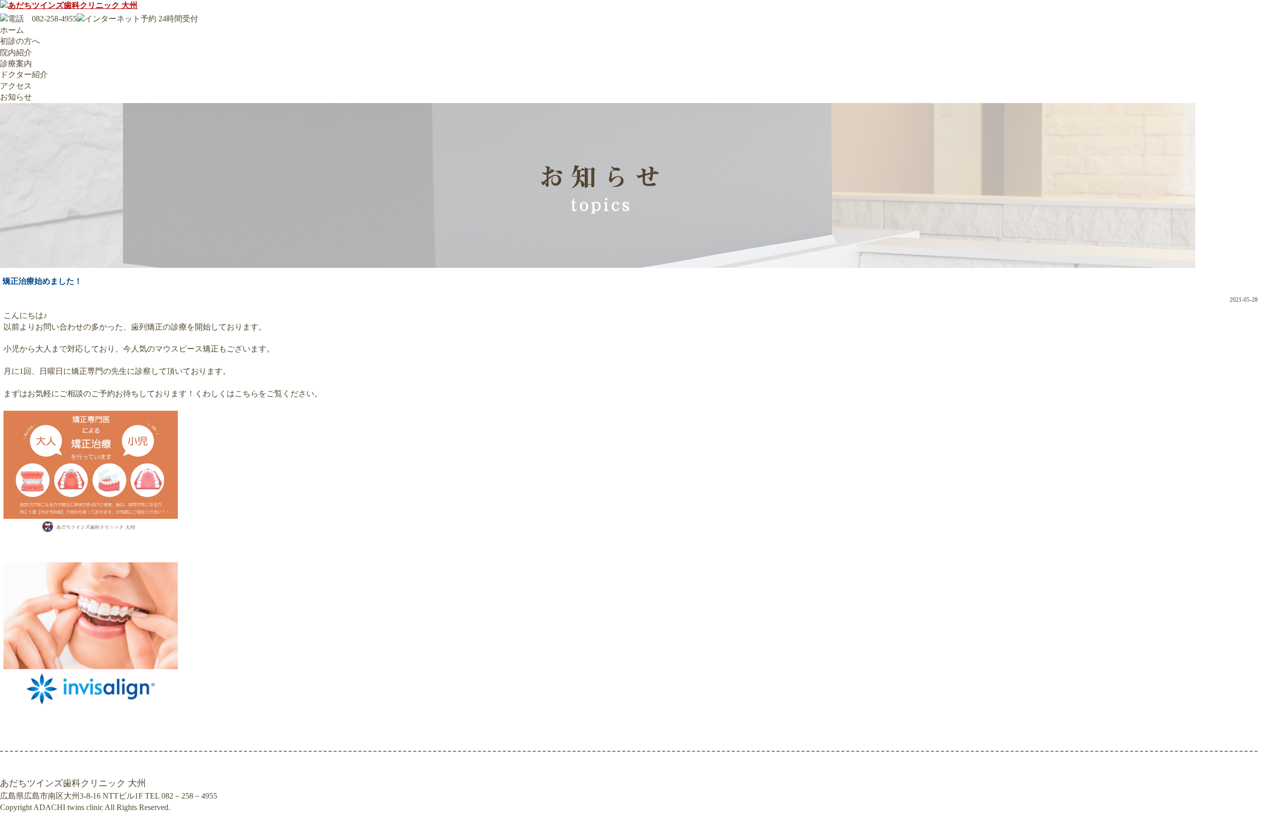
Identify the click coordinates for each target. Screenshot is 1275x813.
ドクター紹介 (24, 74)
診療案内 (16, 63)
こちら (246, 393)
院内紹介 (16, 52)
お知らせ (16, 97)
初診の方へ (20, 41)
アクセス (16, 86)
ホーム (12, 30)
